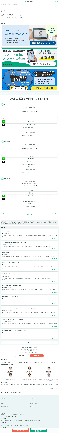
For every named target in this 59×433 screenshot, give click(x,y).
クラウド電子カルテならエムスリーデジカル (7, 420)
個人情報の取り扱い (31, 107)
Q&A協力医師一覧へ (54, 388)
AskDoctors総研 (7, 414)
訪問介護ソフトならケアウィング (35, 420)
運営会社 (31, 406)
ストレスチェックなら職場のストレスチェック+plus (8, 425)
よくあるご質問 (3, 398)
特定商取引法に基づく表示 (4, 406)
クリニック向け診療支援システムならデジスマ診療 (22, 420)
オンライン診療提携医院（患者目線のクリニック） (18, 414)
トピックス (2, 414)
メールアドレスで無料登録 (29, 132)
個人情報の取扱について (33, 403)
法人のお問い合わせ (33, 398)
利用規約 (25, 107)
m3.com (49, 362)
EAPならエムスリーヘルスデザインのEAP (23, 425)
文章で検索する (55, 6)
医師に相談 (37, 355)
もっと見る (29, 342)
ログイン (56, 1)
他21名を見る (29, 214)
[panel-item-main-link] (29, 234)
